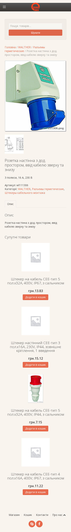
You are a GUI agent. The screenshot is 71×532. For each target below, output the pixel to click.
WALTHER (24, 47)
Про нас (57, 515)
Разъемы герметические (48, 189)
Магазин (14, 515)
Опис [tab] (10, 204)
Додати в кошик (35, 297)
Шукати (35, 32)
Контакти (42, 515)
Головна (10, 47)
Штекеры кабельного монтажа (25, 193)
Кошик (28, 515)
